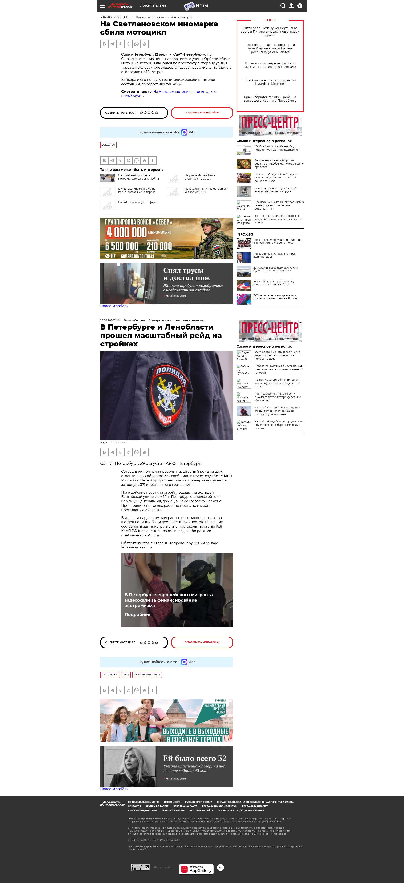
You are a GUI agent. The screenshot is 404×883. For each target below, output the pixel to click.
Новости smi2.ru (114, 306)
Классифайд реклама (142, 810)
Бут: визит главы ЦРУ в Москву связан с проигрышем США (273, 283)
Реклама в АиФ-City (255, 806)
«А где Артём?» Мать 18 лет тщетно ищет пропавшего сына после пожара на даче (277, 355)
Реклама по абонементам (219, 806)
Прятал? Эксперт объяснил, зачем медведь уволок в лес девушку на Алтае (277, 383)
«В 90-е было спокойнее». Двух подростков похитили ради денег (277, 148)
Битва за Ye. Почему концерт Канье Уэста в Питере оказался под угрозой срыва (270, 31)
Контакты (134, 806)
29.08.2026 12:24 (110, 320)
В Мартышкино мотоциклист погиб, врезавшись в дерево (137, 190)
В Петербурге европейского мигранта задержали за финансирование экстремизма (169, 600)
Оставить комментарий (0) (202, 112)
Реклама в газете (157, 806)
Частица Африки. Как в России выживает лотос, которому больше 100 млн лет (278, 397)
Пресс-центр (172, 802)
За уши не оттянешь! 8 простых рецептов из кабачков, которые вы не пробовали (279, 164)
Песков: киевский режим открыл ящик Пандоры (274, 255)
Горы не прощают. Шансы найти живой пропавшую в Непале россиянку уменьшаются (270, 48)
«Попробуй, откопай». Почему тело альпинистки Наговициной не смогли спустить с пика (278, 411)
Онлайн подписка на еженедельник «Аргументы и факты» (256, 802)
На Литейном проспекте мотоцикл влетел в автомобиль (139, 177)
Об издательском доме (143, 802)
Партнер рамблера (164, 867)
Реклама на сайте (185, 806)
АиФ (123, 442)
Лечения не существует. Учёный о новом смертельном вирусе (277, 189)
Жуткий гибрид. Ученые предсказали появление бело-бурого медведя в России (279, 425)
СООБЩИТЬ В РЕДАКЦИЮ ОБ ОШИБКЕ (241, 810)
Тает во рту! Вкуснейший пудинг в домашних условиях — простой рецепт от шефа (277, 177)
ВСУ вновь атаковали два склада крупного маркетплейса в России (275, 297)
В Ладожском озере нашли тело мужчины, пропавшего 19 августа (270, 65)
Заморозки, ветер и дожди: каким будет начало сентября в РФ (275, 269)
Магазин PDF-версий (198, 802)
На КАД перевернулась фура (137, 202)
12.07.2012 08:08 (110, 17)
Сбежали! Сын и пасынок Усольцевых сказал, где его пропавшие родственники (279, 205)
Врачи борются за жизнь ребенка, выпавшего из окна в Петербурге (270, 98)
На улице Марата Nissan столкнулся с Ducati (201, 177)
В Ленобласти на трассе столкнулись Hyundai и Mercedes (270, 82)
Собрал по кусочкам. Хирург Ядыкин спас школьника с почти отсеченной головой (279, 369)
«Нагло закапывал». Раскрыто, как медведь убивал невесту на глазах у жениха (278, 219)
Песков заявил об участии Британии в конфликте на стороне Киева (277, 241)
